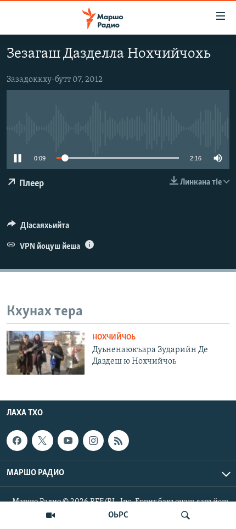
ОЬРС (118, 515)
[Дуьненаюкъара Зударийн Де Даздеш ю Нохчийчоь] (46, 353)
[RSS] (118, 440)
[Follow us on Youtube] (68, 440)
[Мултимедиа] (50, 515)
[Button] (38, 228)
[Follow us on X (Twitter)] (42, 440)
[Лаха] (185, 515)
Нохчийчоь (114, 337)
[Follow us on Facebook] (17, 440)
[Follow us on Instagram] (93, 440)
